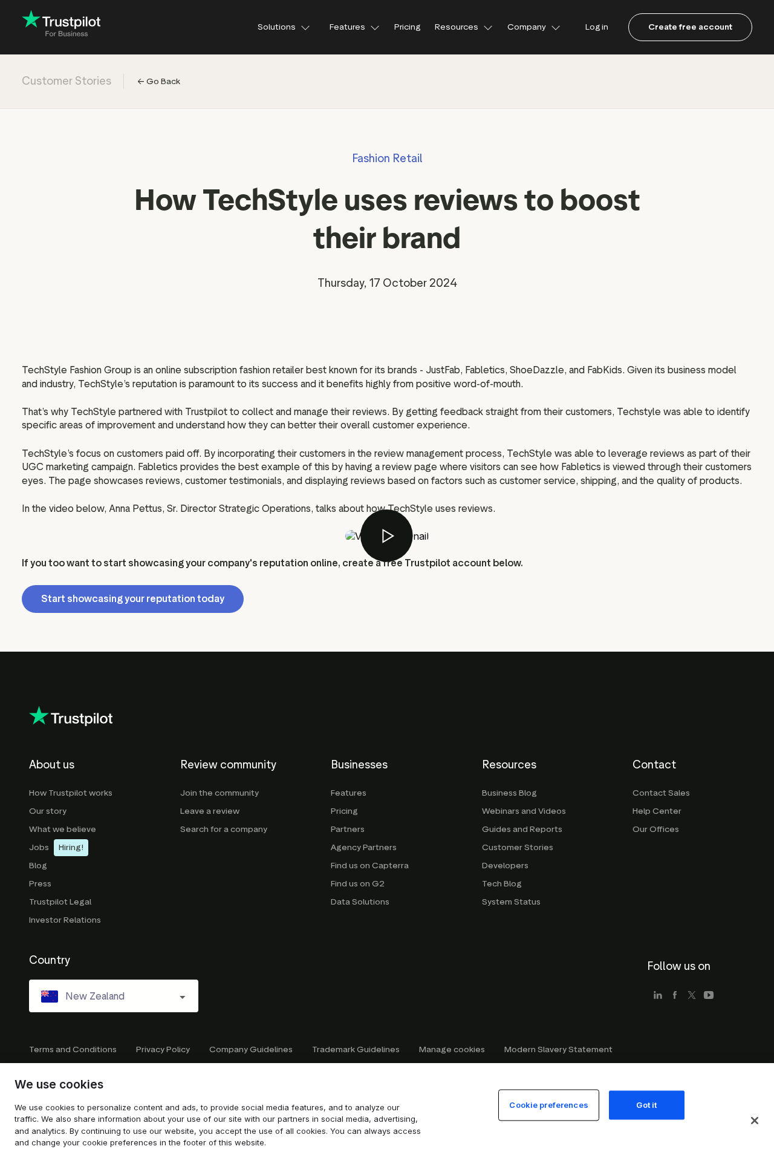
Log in (596, 27)
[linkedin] (658, 996)
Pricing (407, 27)
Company (526, 27)
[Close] (754, 1120)
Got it (646, 1104)
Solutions (277, 27)
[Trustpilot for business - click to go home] (61, 27)
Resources (456, 27)
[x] (692, 996)
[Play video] (387, 536)
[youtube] (709, 996)
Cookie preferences (548, 1104)
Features (347, 27)
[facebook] (675, 996)
